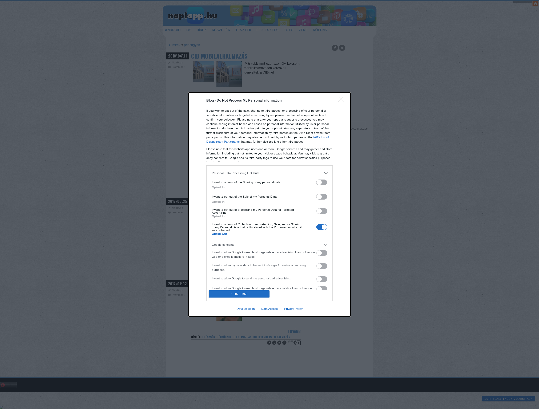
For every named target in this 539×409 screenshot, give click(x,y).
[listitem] (269, 173)
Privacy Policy (293, 308)
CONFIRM (239, 294)
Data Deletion (246, 308)
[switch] (321, 182)
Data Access (269, 308)
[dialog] (269, 204)
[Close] (342, 101)
